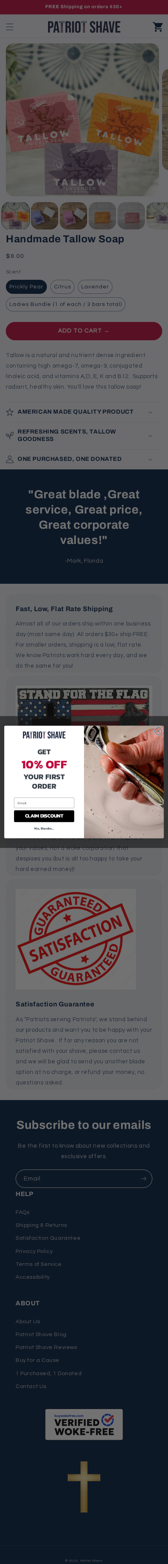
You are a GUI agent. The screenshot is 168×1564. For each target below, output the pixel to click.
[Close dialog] (158, 731)
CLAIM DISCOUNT (44, 816)
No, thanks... (44, 828)
